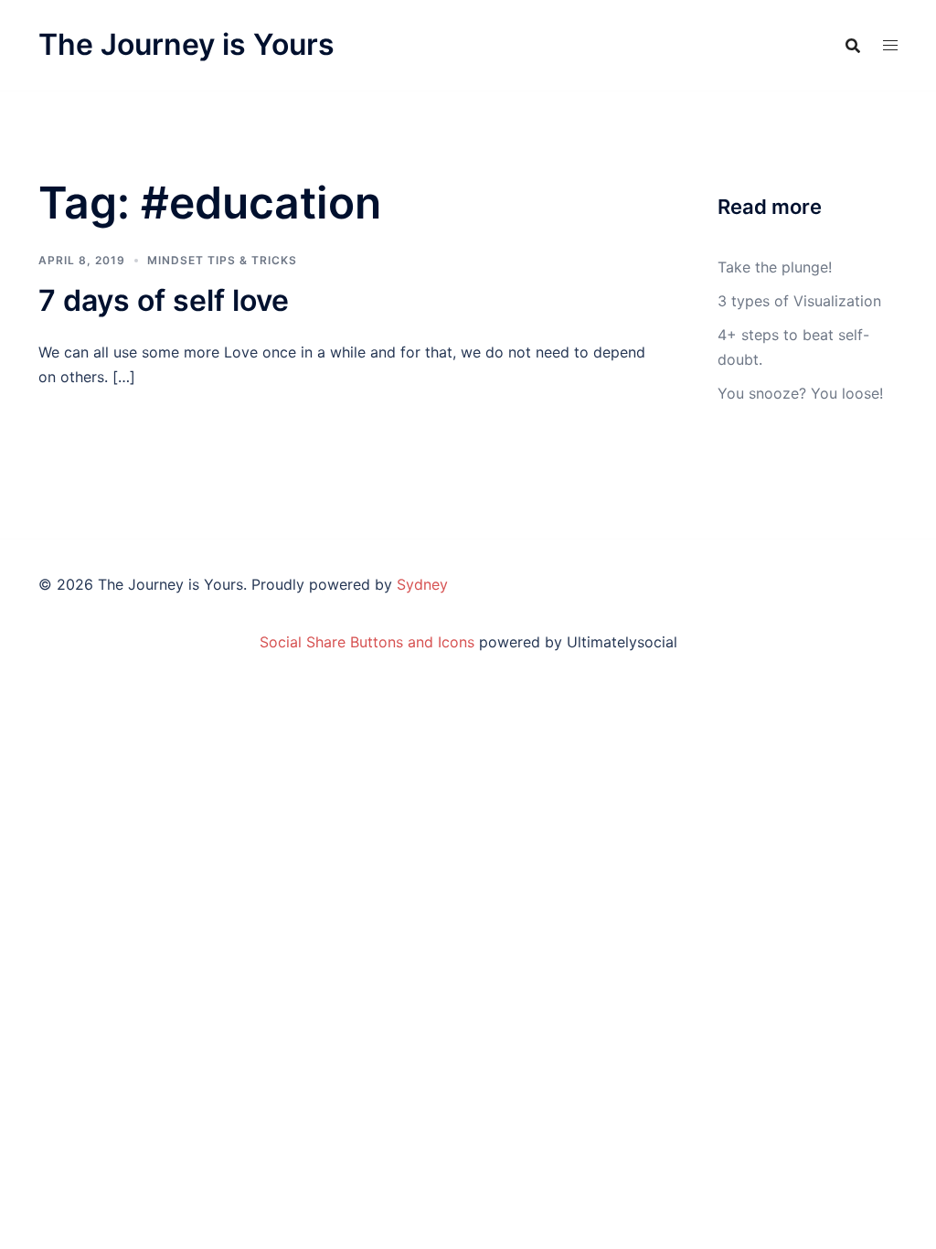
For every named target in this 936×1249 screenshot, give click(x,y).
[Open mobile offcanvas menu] (890, 45)
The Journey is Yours (186, 44)
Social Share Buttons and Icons (367, 642)
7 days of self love (163, 300)
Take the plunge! (775, 267)
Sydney (422, 584)
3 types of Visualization (799, 301)
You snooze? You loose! (800, 393)
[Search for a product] (853, 45)
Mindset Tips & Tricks (222, 260)
